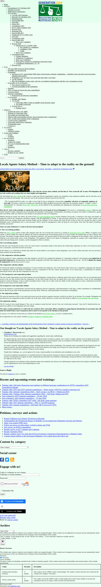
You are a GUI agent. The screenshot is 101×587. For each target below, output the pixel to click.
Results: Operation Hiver (13, 432)
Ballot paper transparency (16, 11)
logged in (11, 374)
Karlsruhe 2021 (17, 31)
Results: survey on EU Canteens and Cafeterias (21, 429)
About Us (7, 110)
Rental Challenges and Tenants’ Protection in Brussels (24, 419)
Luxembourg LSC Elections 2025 (19, 8)
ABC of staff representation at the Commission (23, 119)
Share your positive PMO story (16, 423)
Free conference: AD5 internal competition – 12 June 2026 (24, 398)
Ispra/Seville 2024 (18, 20)
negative (88, 210)
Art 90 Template (17, 79)
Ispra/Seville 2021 (18, 33)
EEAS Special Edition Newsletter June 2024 (21, 169)
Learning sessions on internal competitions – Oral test (72, 324)
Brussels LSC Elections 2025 (21, 17)
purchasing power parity (77, 233)
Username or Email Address (10, 475)
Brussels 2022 (16, 29)
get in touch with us (49, 313)
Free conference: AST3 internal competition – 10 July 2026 (24, 396)
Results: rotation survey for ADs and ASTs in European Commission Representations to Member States (43, 434)
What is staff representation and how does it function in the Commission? (32, 117)
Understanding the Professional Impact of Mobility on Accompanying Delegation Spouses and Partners (43, 421)
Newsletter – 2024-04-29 (52, 169)
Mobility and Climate (19, 99)
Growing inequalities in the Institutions (25, 86)
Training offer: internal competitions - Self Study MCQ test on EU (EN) (29, 405)
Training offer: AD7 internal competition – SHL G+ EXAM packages (28, 403)
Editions (10, 129)
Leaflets (10, 145)
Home (6, 4)
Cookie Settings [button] (5, 538)
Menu (2, 1)
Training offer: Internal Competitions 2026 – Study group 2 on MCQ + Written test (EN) (35, 392)
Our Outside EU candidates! (29, 47)
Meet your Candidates (23, 42)
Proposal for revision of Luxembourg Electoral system (34, 61)
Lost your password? (8, 515)
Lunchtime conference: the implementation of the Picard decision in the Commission (27, 324)
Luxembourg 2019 (18, 38)
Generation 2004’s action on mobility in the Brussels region (35, 103)
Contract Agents (13, 92)
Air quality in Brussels (23, 104)
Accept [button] (13, 538)
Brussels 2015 (16, 65)
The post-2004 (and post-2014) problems (21, 69)
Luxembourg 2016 (18, 54)
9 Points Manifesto (22, 56)
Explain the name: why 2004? (18, 111)
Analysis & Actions (14, 142)
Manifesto (11, 140)
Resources (11, 147)
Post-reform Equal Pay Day (21, 85)
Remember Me (8, 491)
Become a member (14, 151)
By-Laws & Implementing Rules (18, 144)
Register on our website (16, 153)
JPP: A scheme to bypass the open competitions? (24, 90)
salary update (17, 196)
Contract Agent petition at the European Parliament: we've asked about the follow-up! (36, 436)
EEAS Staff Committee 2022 (21, 28)
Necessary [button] (3, 556)
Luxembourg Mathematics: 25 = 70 (27, 63)
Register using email (7, 517)
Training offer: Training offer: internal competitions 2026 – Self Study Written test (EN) (35, 394)
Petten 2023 (16, 24)
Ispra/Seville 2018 (18, 40)
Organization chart (14, 124)
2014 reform (45, 216)
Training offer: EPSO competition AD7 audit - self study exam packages (29, 400)
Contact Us (11, 126)
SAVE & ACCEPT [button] (6, 584)
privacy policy (12, 520)
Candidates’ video (26, 49)
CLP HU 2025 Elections (20, 15)
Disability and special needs (17, 70)
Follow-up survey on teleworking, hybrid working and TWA (27, 425)
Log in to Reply (9, 366)
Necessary (5, 558)
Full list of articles (14, 131)
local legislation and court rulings (88, 298)
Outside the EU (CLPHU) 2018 (26, 45)
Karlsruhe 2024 (17, 19)
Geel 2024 (15, 22)
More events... (7, 407)
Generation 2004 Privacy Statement (20, 122)
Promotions (12, 72)
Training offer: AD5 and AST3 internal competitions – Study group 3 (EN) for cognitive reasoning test (41, 390)
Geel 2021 (15, 36)
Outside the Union (67, 169)
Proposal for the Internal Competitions (25, 95)
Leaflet (22, 51)
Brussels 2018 (16, 44)
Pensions (11, 88)
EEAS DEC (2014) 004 (30, 205)
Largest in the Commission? (17, 120)
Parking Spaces (21, 108)
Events (10, 135)
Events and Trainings (11, 133)
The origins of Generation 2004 (18, 115)
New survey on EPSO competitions (17, 427)
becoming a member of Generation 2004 (39, 316)
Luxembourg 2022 (18, 26)
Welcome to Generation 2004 (17, 113)
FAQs (6, 154)
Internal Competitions (15, 94)
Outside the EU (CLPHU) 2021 (22, 35)
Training (11, 136)
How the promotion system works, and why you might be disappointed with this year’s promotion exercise (47, 81)
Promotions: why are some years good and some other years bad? (34, 78)
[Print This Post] (74, 169)
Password (3, 478)
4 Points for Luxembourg (24, 58)
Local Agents (40, 169)
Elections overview (14, 10)
